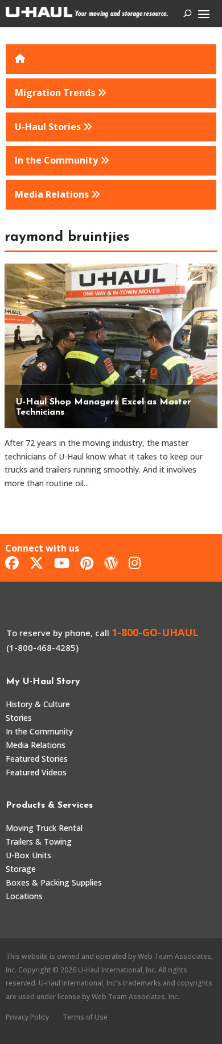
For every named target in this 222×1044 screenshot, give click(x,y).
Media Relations (35, 745)
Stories (19, 717)
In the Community (39, 731)
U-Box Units (28, 855)
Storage (21, 868)
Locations (24, 896)
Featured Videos (36, 772)
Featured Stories (37, 758)
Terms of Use (85, 1017)
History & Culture (38, 704)
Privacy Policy (27, 1017)
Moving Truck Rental (44, 827)
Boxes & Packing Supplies (54, 882)
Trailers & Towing (39, 841)
